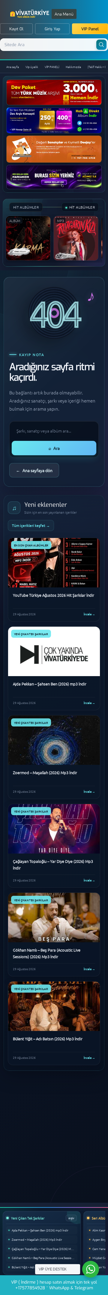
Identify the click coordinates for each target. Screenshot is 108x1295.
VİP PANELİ (52, 66)
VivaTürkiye (30, 13)
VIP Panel (90, 28)
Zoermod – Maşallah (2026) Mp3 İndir (37, 1239)
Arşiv (71, 1218)
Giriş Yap (52, 28)
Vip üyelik (32, 66)
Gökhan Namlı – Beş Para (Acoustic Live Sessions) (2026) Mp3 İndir (44, 1257)
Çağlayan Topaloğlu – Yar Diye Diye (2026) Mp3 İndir (44, 1248)
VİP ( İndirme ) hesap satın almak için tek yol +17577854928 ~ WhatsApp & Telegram (54, 1285)
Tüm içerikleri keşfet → (31, 525)
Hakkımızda (73, 66)
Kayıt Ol (16, 28)
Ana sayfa (12, 66)
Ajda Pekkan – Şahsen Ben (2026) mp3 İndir (40, 1230)
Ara (54, 448)
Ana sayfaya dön (34, 470)
